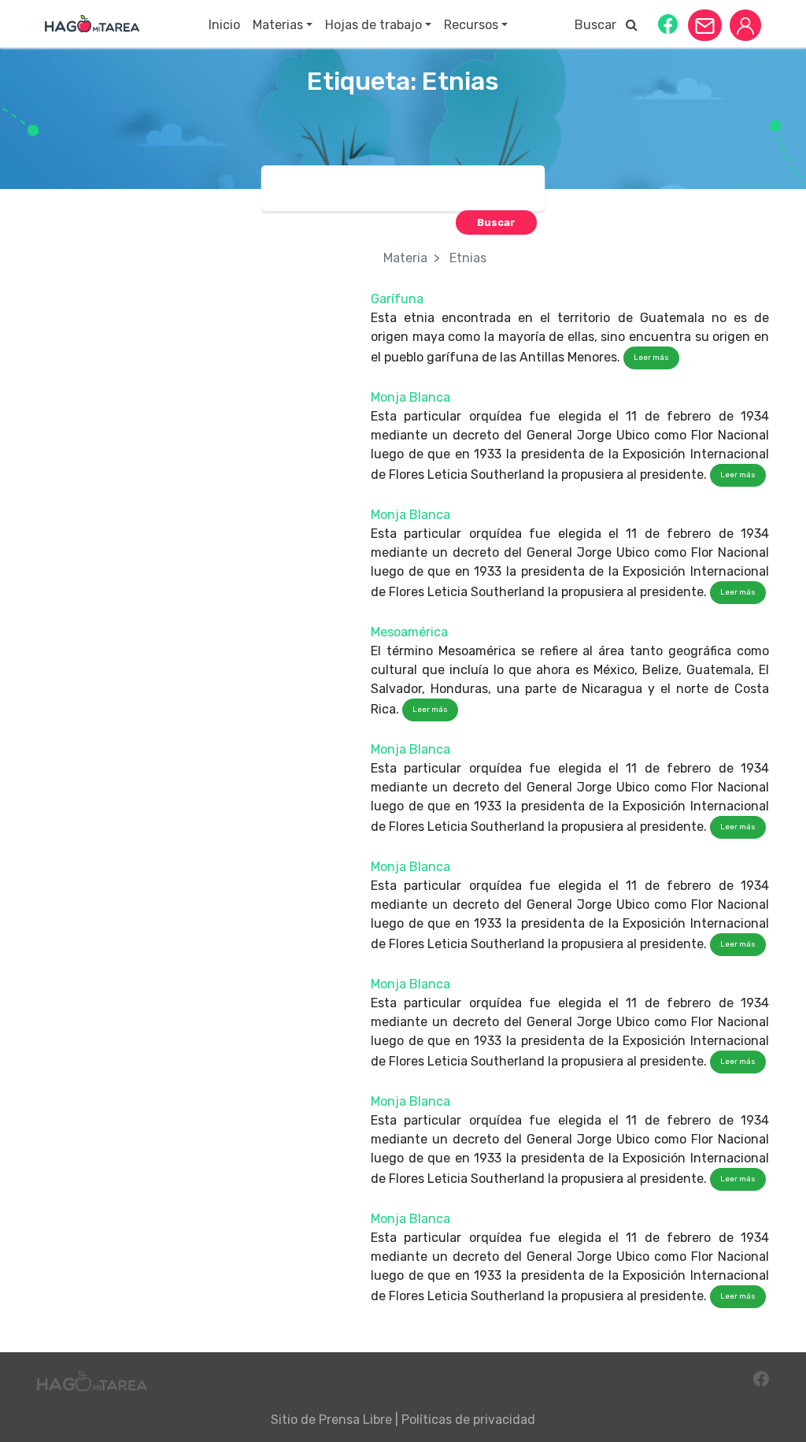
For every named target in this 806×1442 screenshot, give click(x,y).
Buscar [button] (600, 24)
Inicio (224, 24)
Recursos (471, 24)
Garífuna (397, 298)
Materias (278, 24)
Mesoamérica (409, 632)
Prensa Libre (355, 1419)
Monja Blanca (410, 397)
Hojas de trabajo (373, 24)
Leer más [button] (651, 357)
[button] (668, 23)
